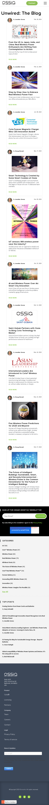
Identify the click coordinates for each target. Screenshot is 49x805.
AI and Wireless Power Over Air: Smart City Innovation (24, 284)
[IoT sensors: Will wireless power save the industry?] (24, 221)
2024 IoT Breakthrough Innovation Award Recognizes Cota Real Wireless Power (23, 617)
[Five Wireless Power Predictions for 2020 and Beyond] (24, 411)
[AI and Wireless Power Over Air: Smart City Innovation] (24, 274)
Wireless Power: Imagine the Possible (16, 587)
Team (6, 714)
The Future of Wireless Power (13, 567)
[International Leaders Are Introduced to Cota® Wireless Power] (24, 362)
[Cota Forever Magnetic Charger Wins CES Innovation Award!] (24, 121)
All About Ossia (8, 562)
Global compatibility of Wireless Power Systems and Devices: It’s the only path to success (23, 653)
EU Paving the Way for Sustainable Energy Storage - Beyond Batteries (22, 641)
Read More (13, 59)
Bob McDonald (9, 657)
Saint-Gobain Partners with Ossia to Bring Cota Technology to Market (24, 330)
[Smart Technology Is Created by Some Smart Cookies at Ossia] (24, 164)
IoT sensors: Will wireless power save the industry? (24, 242)
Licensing (7, 700)
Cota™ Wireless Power (11, 550)
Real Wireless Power (10, 558)
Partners (7, 705)
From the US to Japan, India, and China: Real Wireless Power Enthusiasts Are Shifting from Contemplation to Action (24, 45)
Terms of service (10, 739)
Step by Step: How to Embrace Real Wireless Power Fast (23, 93)
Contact (31, 3)
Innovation (7, 583)
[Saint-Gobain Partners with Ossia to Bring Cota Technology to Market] (24, 317)
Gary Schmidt (8, 609)
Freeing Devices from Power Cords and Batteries (18, 606)
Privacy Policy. (37, 523)
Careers (7, 719)
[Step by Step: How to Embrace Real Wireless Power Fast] (24, 80)
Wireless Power (8, 554)
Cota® (7, 694)
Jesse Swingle (8, 645)
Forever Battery (8, 575)
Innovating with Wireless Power (14, 579)
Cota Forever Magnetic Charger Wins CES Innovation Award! (24, 130)
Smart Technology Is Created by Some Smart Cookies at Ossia (24, 176)
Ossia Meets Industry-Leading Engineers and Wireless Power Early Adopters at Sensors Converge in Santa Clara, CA (24, 629)
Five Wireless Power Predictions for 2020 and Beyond (24, 424)
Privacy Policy (9, 734)
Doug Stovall (19, 151)
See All (5, 591)
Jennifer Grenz (20, 19)
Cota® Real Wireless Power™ (13, 571)
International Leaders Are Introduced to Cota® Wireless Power (23, 373)
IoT (4, 546)
